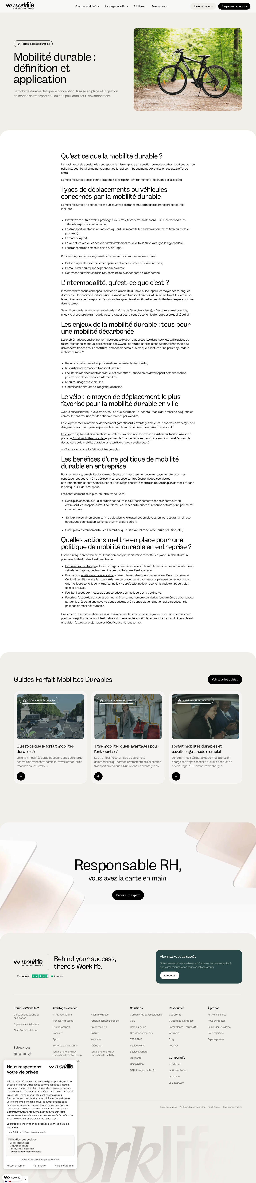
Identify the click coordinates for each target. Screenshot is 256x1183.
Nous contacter (216, 1020)
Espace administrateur (26, 1024)
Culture (95, 1033)
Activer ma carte (217, 1014)
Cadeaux (58, 1033)
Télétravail (96, 1045)
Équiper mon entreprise (234, 6)
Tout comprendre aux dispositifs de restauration (67, 1053)
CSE (132, 1020)
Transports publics (63, 1020)
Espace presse (216, 1039)
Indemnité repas (99, 1014)
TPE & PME (136, 1039)
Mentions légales (168, 1107)
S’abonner (170, 975)
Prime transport (61, 1027)
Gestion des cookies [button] (232, 1107)
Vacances (96, 1039)
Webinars (174, 1033)
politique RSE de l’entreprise (81, 487)
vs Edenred (175, 1064)
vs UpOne (174, 1076)
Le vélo (65, 434)
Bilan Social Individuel (25, 1030)
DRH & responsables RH (143, 1070)
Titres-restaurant (62, 1014)
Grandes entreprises (141, 1033)
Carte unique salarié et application (26, 1016)
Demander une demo (219, 1027)
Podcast (173, 1045)
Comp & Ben (137, 1064)
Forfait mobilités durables (88, 438)
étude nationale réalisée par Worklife (115, 416)
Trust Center (214, 1107)
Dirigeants (135, 1057)
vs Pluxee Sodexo (178, 1070)
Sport (56, 1039)
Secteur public (138, 1027)
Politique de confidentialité (192, 1107)
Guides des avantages (181, 1020)
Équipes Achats (138, 1051)
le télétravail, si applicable (97, 575)
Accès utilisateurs (203, 6)
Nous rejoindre (216, 1033)
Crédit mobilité (99, 1027)
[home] (20, 6)
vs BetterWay (176, 1082)
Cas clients (175, 1014)
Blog (171, 1039)
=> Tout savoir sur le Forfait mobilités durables (90, 449)
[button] (87, 6)
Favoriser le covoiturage (80, 566)
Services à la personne (65, 1045)
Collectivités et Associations (146, 1014)
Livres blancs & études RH (183, 1027)
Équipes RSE (137, 1045)
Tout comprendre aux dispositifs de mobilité (103, 1053)
